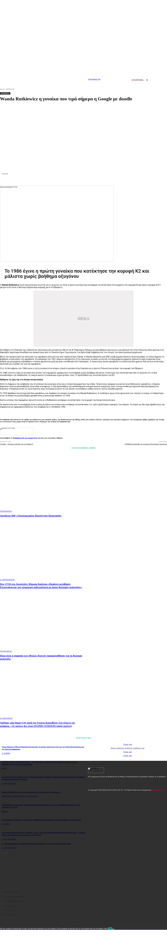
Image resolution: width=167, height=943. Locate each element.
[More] (124, 180)
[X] (51, 180)
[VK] (108, 180)
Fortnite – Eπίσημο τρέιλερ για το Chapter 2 (16, 444)
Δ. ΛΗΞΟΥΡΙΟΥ (6, 718)
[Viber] (116, 180)
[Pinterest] (59, 180)
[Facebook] (42, 180)
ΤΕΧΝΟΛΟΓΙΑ (6, 511)
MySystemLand (158, 790)
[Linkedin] (75, 180)
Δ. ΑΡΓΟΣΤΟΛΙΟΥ (7, 580)
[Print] (91, 180)
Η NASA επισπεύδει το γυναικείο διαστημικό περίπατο (146, 444)
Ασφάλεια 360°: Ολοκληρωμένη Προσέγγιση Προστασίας (30, 515)
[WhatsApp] (67, 180)
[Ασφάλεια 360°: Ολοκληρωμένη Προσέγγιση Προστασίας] (42, 482)
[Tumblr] (100, 180)
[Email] (83, 180)
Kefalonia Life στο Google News (25, 438)
